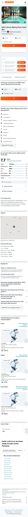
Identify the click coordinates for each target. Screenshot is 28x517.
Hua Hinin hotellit (8, 476)
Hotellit (12, 509)
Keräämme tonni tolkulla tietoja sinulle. (11, 499)
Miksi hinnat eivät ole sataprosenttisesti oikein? (11, 502)
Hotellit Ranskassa (8, 511)
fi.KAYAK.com (6, 509)
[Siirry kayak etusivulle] (9, 2)
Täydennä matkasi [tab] (22, 450)
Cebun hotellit (7, 458)
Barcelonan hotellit (8, 472)
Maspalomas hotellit (8, 478)
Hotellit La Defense (9, 512)
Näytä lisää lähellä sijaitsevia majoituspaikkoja (23, 325)
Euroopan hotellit (19, 509)
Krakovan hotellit (7, 470)
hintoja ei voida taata (10, 492)
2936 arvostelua (17, 31)
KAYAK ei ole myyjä (7, 497)
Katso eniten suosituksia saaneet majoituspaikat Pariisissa (21, 388)
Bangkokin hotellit (8, 466)
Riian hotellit (6, 464)
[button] (2, 2)
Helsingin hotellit (7, 474)
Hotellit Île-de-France (17, 511)
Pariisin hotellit (18, 512)
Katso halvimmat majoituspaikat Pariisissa (21, 355)
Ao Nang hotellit (7, 462)
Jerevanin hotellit (7, 468)
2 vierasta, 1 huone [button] (7, 41)
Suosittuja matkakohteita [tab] (9, 450)
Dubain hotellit (7, 460)
